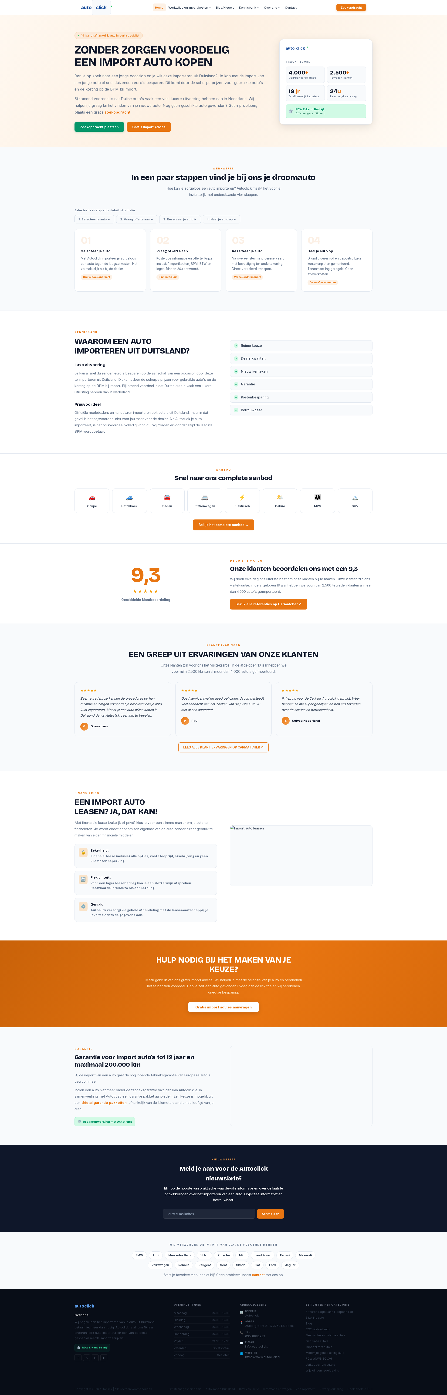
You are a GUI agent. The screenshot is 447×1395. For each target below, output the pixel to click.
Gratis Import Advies (149, 127)
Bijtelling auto (315, 1317)
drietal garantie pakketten (104, 1102)
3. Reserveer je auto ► (180, 219)
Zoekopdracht (351, 7)
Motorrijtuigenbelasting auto (325, 1353)
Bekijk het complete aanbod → (224, 525)
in (95, 1357)
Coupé (92, 501)
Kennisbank (247, 7)
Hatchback (129, 501)
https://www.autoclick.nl (262, 1357)
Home (159, 7)
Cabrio (280, 501)
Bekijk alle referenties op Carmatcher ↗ (269, 604)
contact (258, 1275)
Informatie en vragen (277, 1389)
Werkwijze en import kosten (188, 7)
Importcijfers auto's (319, 1347)
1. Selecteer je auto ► (94, 219)
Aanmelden (270, 1214)
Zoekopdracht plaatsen (99, 127)
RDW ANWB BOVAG (319, 1358)
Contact (291, 7)
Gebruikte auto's (317, 1341)
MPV (317, 501)
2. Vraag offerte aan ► (136, 219)
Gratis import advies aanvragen (223, 1007)
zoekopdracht (117, 112)
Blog (309, 1323)
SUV (355, 501)
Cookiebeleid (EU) (359, 1389)
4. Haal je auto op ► (221, 219)
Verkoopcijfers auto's (320, 1364)
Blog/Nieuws (225, 7)
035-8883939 (255, 1336)
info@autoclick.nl (257, 1346)
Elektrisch (242, 501)
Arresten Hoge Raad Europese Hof (329, 1312)
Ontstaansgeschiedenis (185, 1389)
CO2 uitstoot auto (318, 1329)
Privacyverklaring (331, 1389)
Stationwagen (204, 501)
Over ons (270, 7)
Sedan (167, 501)
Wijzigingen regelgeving (322, 1370)
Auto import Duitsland (220, 1389)
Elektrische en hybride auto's (325, 1335)
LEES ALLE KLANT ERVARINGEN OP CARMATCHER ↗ (223, 747)
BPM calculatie (249, 1389)
